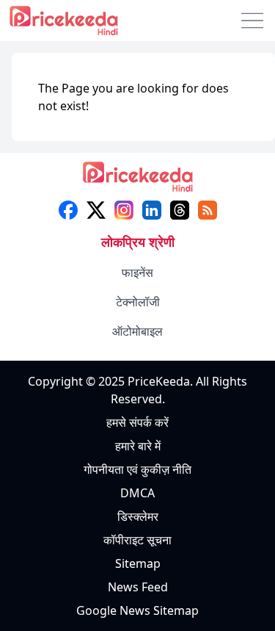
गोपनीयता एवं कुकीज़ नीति (137, 469)
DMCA (137, 493)
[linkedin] (151, 210)
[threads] (179, 210)
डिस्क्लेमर (137, 516)
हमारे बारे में (138, 446)
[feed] (207, 210)
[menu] (252, 21)
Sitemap (138, 563)
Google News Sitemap (137, 610)
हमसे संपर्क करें (137, 422)
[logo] (138, 181)
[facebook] (68, 210)
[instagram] (123, 210)
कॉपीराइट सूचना (137, 540)
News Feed (138, 587)
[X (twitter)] (96, 210)
